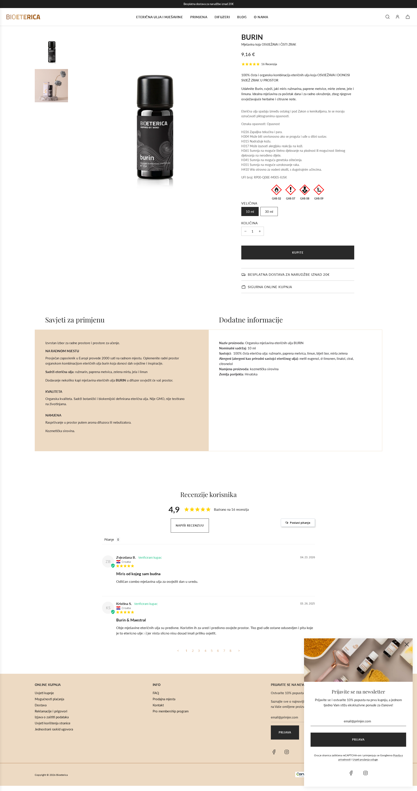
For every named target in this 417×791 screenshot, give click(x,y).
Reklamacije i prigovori (51, 711)
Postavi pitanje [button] (300, 523)
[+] (260, 231)
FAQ (156, 693)
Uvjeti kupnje (44, 693)
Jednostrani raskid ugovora (54, 729)
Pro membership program (171, 711)
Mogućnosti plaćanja (49, 699)
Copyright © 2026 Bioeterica (51, 774)
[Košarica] (408, 17)
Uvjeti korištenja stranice (52, 723)
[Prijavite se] (397, 17)
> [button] (239, 650)
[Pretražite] (387, 17)
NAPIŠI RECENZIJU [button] (190, 525)
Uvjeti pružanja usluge (365, 759)
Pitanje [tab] (109, 539)
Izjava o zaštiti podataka (52, 717)
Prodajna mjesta (164, 699)
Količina (249, 223)
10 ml (250, 211)
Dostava (40, 705)
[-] (245, 231)
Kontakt (158, 705)
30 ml (269, 211)
